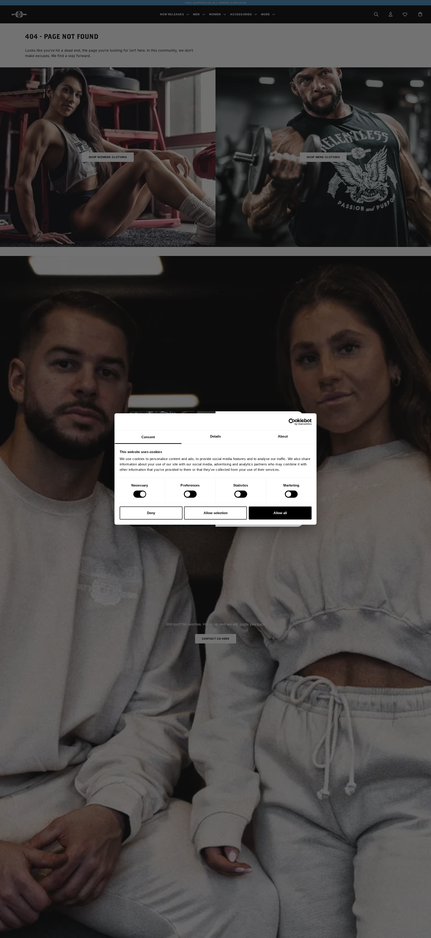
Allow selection (216, 513)
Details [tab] (215, 436)
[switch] (190, 494)
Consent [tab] (148, 437)
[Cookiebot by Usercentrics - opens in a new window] (292, 421)
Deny (151, 513)
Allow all (280, 513)
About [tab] (283, 436)
